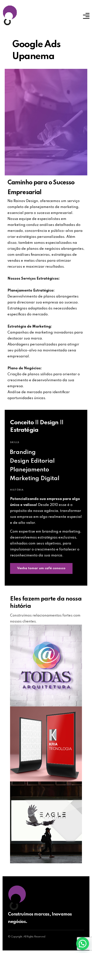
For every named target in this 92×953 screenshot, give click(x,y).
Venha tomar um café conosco (41, 568)
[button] (82, 943)
